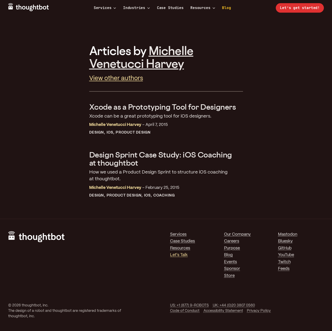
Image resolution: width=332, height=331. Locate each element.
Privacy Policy (259, 310)
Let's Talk (179, 255)
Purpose (232, 248)
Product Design (133, 132)
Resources (200, 8)
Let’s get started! (300, 7)
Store (229, 276)
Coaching (164, 195)
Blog (226, 7)
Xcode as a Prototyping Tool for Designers (162, 106)
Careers (231, 241)
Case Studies (170, 7)
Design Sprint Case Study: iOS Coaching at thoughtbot (160, 158)
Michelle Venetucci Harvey (141, 57)
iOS (110, 132)
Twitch (284, 262)
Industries (134, 8)
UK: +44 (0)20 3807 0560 (234, 305)
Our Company (237, 234)
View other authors (116, 78)
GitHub (285, 248)
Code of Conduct (184, 310)
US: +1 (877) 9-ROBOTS (189, 305)
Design (96, 132)
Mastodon (287, 234)
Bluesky (285, 241)
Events (230, 262)
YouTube (286, 255)
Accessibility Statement (223, 310)
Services (103, 8)
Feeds (284, 269)
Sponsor (232, 269)
